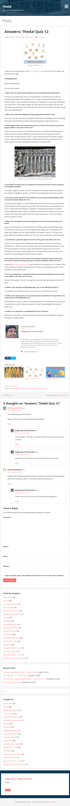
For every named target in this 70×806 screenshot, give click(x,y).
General (6, 601)
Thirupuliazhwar (31, 388)
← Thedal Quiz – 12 (7, 395)
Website (6, 566)
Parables (6, 618)
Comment (7, 517)
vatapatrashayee (41, 388)
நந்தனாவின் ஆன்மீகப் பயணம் (12, 655)
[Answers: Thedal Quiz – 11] (13, 372)
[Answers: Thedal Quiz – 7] (34, 372)
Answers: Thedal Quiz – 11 (12, 378)
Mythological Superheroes (12, 614)
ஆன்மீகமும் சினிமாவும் (10, 651)
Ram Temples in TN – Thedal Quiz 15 (15, 675)
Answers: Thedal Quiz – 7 (32, 378)
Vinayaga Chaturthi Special (12, 648)
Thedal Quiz (14, 386)
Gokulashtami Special (10, 604)
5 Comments (41, 37)
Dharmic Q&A (7, 597)
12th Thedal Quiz (35, 71)
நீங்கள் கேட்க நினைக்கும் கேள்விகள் (14, 658)
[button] (67, 4)
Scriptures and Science (11, 628)
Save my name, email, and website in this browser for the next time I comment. (34, 575)
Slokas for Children (9, 631)
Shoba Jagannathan (15, 408)
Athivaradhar (15, 388)
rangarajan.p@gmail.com (30, 351)
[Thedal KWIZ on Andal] (55, 372)
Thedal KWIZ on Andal (52, 378)
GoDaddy (52, 802)
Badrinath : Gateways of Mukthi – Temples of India (20, 672)
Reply (9, 424)
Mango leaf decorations (21, 264)
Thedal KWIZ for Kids (10, 641)
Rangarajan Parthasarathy (26, 37)
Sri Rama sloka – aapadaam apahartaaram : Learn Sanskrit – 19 (24, 679)
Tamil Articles (7, 634)
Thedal (6, 6)
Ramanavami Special (10, 624)
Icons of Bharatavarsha (11, 611)
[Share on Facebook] (7, 358)
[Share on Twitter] (13, 358)
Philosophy (7, 621)
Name (6, 547)
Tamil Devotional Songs (11, 638)
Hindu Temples (8, 608)
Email (5, 556)
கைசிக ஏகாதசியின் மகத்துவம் (12, 682)
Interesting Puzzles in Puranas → (57, 395)
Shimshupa (23, 388)
